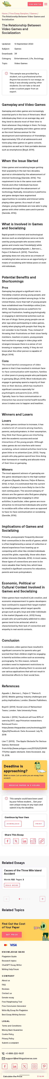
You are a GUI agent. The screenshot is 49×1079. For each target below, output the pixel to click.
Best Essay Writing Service (14, 1014)
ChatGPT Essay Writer (12, 965)
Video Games (20, 63)
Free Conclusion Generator (14, 1006)
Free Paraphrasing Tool (12, 1002)
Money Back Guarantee (12, 1030)
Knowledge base (13, 952)
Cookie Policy (8, 1034)
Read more (12, 885)
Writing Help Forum (10, 969)
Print (39, 824)
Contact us (7, 993)
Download (13, 824)
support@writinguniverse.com (21, 1058)
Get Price (12, 935)
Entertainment (21, 58)
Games (17, 49)
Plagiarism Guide (9, 956)
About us (6, 980)
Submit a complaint (10, 1043)
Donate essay (8, 997)
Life (31, 58)
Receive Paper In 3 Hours (24, 785)
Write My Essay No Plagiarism (15, 1010)
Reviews (5, 989)
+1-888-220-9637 (15, 1053)
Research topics (9, 961)
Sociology (38, 58)
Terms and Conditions (11, 1026)
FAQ (4, 985)
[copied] (41, 841)
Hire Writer (35, 4)
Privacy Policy (8, 1038)
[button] (19, 899)
